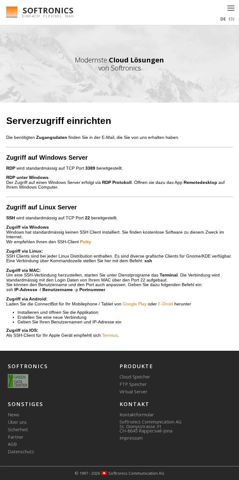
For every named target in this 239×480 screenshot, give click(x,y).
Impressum (131, 438)
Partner (16, 437)
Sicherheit (18, 429)
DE (223, 19)
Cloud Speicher (135, 376)
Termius (110, 335)
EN (231, 19)
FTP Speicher (133, 384)
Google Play (135, 303)
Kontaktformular (137, 414)
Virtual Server (134, 391)
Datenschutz (21, 451)
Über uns (17, 422)
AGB (12, 444)
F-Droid (165, 303)
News (13, 414)
